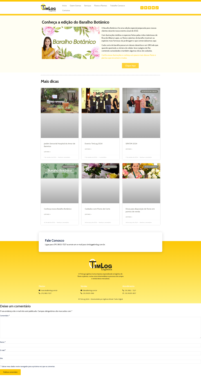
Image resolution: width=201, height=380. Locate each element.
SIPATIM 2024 (131, 143)
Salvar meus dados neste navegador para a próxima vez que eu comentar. (28, 366)
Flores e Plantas (100, 5)
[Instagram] (142, 7)
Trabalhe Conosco (117, 5)
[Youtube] (153, 7)
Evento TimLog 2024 (93, 143)
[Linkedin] (149, 7)
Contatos (66, 10)
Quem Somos (75, 5)
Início (64, 5)
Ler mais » (47, 152)
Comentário (5, 316)
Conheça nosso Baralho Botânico (58, 209)
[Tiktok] (157, 7)
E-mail (3, 350)
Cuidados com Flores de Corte (97, 209)
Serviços (87, 5)
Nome (3, 342)
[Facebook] (145, 7)
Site (1, 358)
